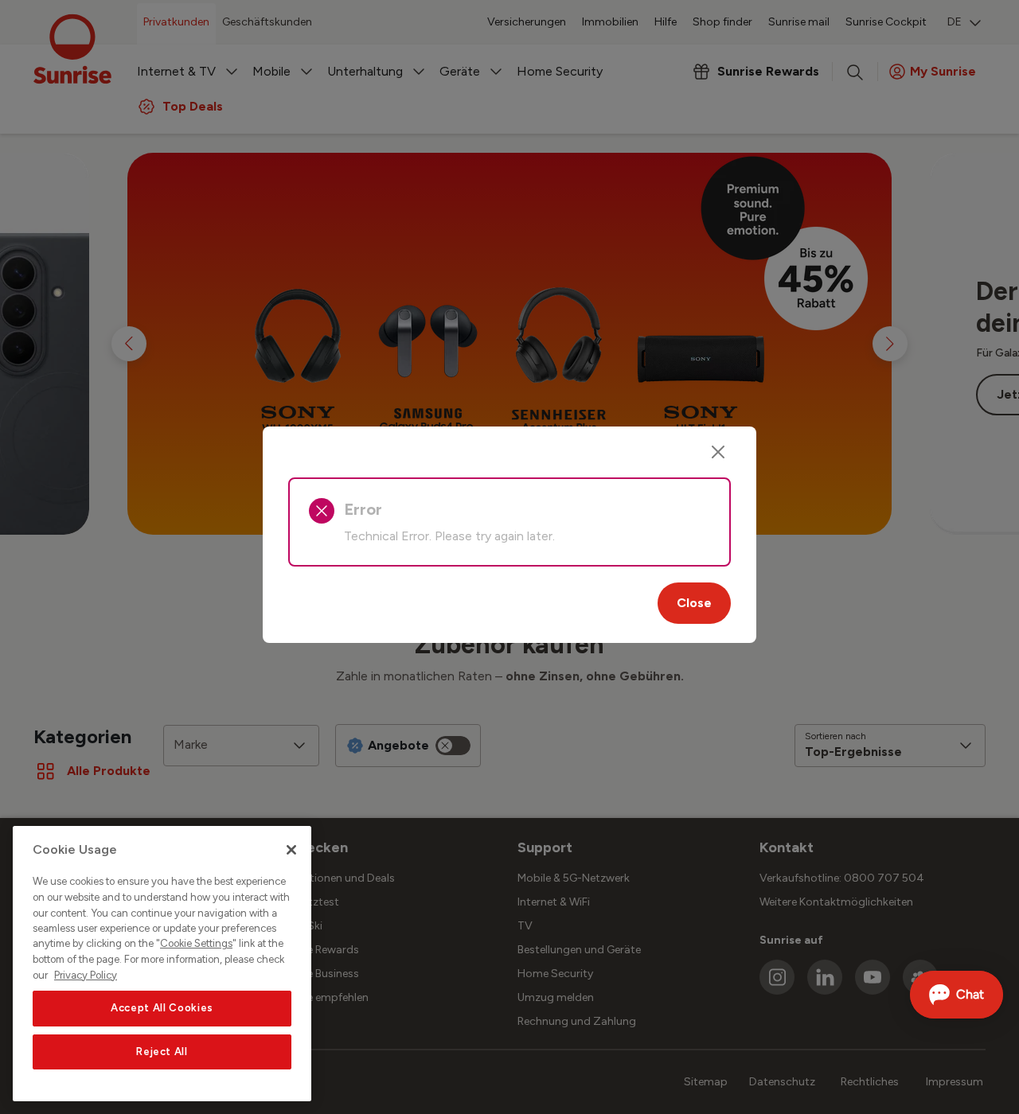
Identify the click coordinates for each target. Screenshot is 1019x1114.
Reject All (162, 1052)
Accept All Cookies (162, 1009)
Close (694, 602)
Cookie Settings (196, 944)
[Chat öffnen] (956, 995)
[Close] (718, 452)
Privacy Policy (85, 975)
